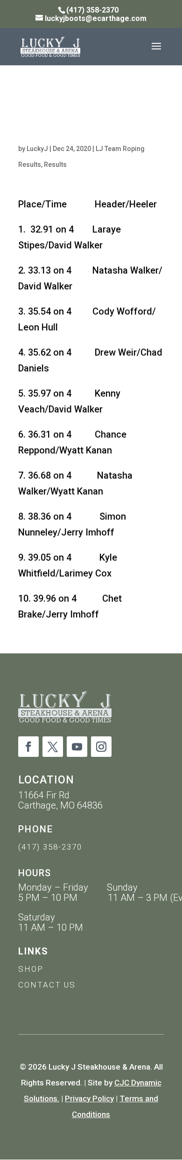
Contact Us (47, 984)
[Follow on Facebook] (28, 746)
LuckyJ (37, 148)
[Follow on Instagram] (101, 746)
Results (55, 164)
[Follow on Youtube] (77, 746)
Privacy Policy (89, 1098)
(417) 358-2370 (50, 846)
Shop (30, 969)
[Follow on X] (52, 746)
